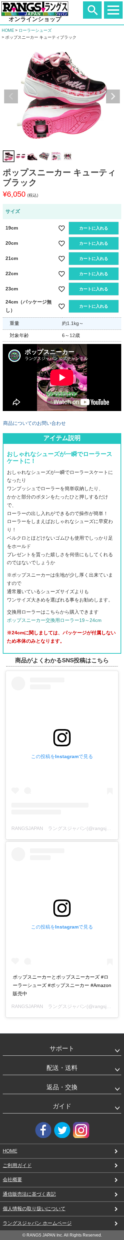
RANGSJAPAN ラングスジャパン (48, 1006)
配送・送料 (62, 1067)
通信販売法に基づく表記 (29, 1194)
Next (113, 96)
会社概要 (12, 1179)
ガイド (62, 1106)
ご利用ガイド (17, 1165)
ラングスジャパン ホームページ (37, 1223)
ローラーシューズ (35, 30)
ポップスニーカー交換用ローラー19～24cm (54, 620)
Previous (11, 96)
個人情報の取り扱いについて (34, 1208)
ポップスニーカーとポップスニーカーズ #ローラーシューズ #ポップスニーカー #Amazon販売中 (62, 985)
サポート (62, 1048)
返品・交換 (62, 1087)
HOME (8, 30)
